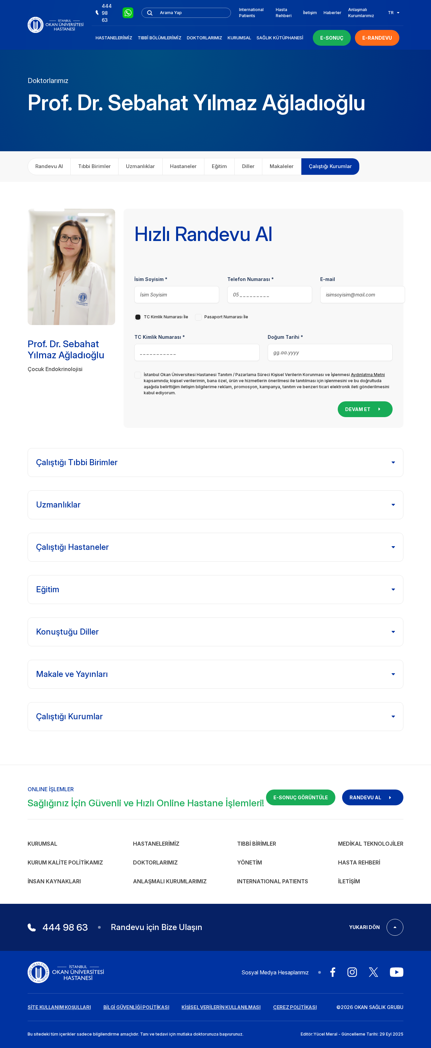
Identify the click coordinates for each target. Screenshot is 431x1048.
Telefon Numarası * (250, 279)
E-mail (327, 279)
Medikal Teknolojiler (370, 843)
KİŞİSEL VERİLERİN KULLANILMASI (221, 1007)
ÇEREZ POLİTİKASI (295, 1007)
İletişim (310, 12)
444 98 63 (107, 13)
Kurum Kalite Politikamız (65, 862)
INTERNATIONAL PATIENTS (272, 881)
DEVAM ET (357, 409)
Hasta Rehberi (284, 12)
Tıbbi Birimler (256, 843)
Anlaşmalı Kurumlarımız (361, 12)
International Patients (251, 12)
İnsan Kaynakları (54, 881)
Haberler (332, 12)
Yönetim (249, 862)
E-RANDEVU (377, 38)
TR (391, 12)
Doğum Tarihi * (285, 337)
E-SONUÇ (331, 38)
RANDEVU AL (365, 797)
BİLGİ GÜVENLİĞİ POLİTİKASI (136, 1007)
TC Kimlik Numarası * (159, 337)
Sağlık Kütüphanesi (280, 37)
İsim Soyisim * (150, 279)
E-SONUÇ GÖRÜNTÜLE (300, 797)
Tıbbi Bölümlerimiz (159, 37)
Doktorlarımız (204, 37)
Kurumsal (239, 37)
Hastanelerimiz (114, 37)
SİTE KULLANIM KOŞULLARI (59, 1007)
